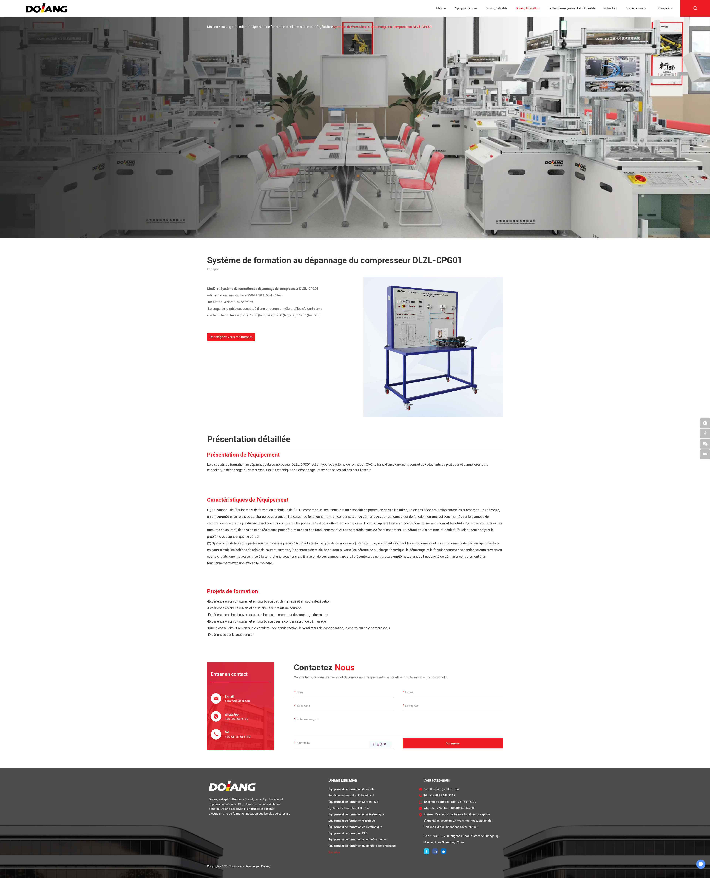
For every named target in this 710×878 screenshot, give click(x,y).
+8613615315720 (236, 719)
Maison (441, 8)
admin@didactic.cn (237, 701)
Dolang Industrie (496, 8)
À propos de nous (465, 8)
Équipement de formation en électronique (355, 827)
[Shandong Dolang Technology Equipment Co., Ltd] (46, 11)
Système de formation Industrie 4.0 (351, 795)
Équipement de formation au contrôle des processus (362, 846)
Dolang (266, 866)
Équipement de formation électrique (351, 820)
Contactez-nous (636, 8)
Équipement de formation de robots (351, 789)
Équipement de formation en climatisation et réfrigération (290, 27)
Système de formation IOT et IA (348, 808)
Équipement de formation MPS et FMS (353, 802)
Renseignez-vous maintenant (231, 337)
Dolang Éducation (527, 8)
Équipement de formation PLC (347, 833)
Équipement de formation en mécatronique (356, 814)
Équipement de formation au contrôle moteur (357, 839)
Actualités (610, 8)
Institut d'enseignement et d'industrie (571, 8)
